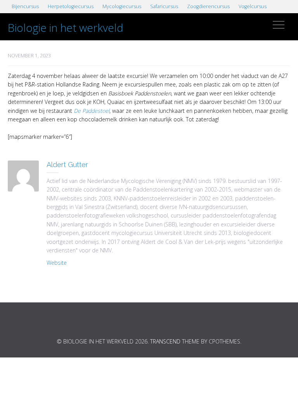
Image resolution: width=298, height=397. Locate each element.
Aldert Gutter (67, 165)
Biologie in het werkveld (65, 27)
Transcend (165, 341)
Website (57, 262)
